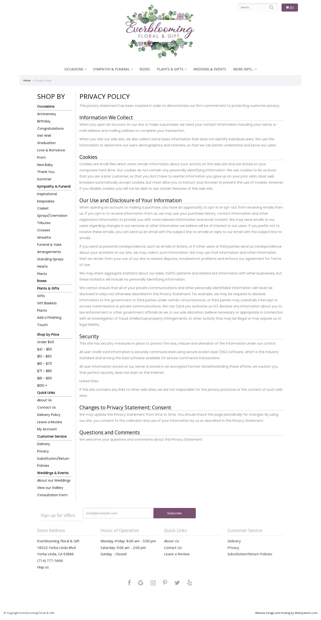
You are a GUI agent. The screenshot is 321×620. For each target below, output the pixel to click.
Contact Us (46, 407)
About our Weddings (53, 480)
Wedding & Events (209, 69)
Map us (43, 567)
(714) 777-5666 (50, 560)
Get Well (44, 135)
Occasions (73, 69)
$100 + (42, 385)
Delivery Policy (48, 414)
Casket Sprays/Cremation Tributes (52, 215)
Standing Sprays (50, 259)
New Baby (45, 164)
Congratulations (50, 128)
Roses (145, 69)
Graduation (46, 143)
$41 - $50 (44, 349)
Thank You (46, 171)
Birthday (44, 121)
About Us (44, 400)
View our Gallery (50, 487)
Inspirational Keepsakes (47, 198)
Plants (42, 273)
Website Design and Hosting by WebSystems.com (286, 613)
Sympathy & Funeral (111, 69)
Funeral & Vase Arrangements (49, 248)
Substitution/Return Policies (53, 462)
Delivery (43, 444)
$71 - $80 (44, 371)
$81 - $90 (44, 378)
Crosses (43, 230)
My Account (47, 429)
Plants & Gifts (170, 69)
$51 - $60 (44, 356)
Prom (41, 157)
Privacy (43, 451)
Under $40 (45, 342)
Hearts (42, 266)
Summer (44, 179)
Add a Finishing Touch (49, 321)
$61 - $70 (44, 363)
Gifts (41, 296)
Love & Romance (51, 150)
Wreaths (44, 237)
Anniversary (46, 114)
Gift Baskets (47, 303)
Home (26, 80)
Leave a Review (49, 422)
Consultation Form (52, 495)
